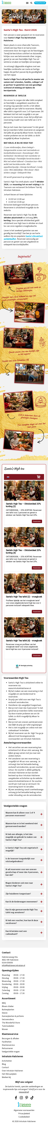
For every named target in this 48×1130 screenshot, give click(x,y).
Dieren (4, 1013)
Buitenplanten (8, 1010)
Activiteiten (7, 1061)
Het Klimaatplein (9, 1074)
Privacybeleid (24, 1113)
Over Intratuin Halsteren (12, 1071)
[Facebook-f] (16, 1097)
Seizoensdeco (8, 1019)
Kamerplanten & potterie (13, 1016)
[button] (27, 3)
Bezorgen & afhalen (10, 1038)
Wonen (5, 1029)
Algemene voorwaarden (24, 1110)
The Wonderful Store (11, 1023)
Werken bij (6, 1077)
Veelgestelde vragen (11, 1052)
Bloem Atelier (8, 1006)
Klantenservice (8, 1045)
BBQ (4, 1003)
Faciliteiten (6, 1042)
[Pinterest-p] (26, 1097)
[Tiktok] (32, 1097)
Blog (4, 1064)
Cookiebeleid (24, 1117)
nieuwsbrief (24, 1092)
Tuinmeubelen (8, 1026)
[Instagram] (21, 1097)
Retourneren (7, 1048)
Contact (5, 1067)
